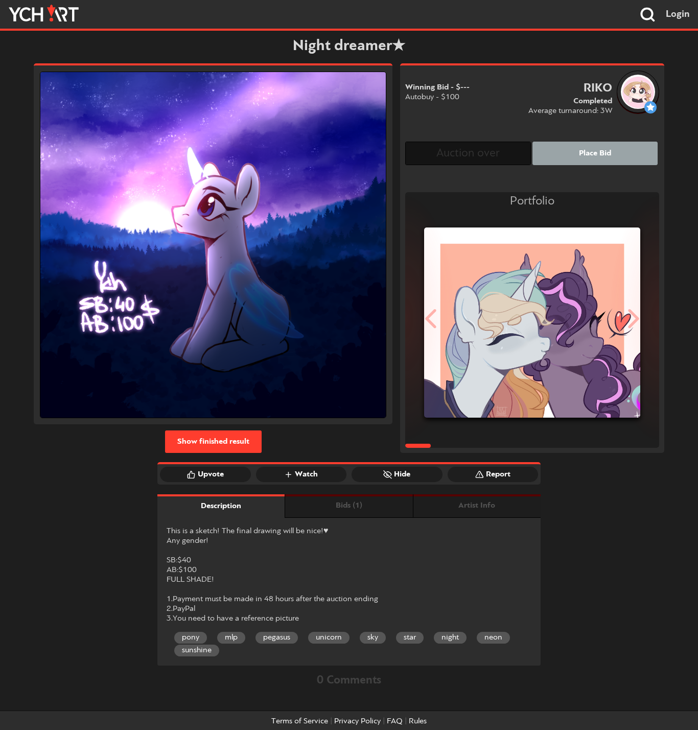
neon (493, 637)
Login (678, 14)
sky (372, 637)
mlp (231, 637)
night (450, 637)
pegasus (276, 637)
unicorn (329, 637)
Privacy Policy (357, 721)
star (410, 637)
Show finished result (213, 442)
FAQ (395, 721)
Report (498, 474)
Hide (402, 474)
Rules (418, 721)
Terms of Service (299, 721)
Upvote (211, 474)
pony (190, 637)
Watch (306, 474)
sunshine (197, 650)
